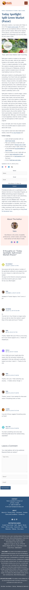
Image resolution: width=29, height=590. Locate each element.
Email (14, 177)
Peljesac (14, 529)
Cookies (25, 512)
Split (15, 525)
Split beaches (18, 156)
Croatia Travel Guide (7, 525)
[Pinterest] (5, 167)
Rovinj (24, 525)
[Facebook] (2, 167)
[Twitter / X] (12, 167)
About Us (4, 512)
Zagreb (20, 525)
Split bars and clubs (15, 160)
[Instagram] (14, 242)
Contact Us (21, 514)
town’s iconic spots (13, 27)
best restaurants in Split (16, 154)
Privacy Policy (11, 512)
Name (14, 170)
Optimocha (25, 586)
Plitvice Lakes (9, 527)
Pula (25, 527)
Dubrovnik (17, 527)
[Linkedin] (9, 167)
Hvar (22, 527)
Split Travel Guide (10, 141)
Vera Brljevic (8, 586)
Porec (3, 527)
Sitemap (14, 586)
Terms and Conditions (11, 514)
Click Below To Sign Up (14, 183)
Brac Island (20, 529)
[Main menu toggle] (26, 3)
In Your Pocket (16, 132)
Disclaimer (19, 512)
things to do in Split (20, 144)
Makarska (8, 529)
